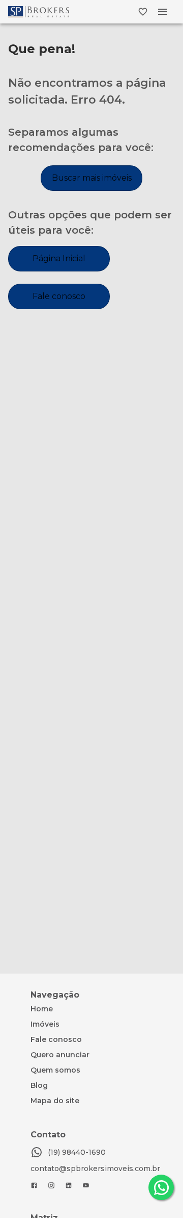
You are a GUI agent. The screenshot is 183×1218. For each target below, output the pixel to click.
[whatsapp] (161, 1187)
